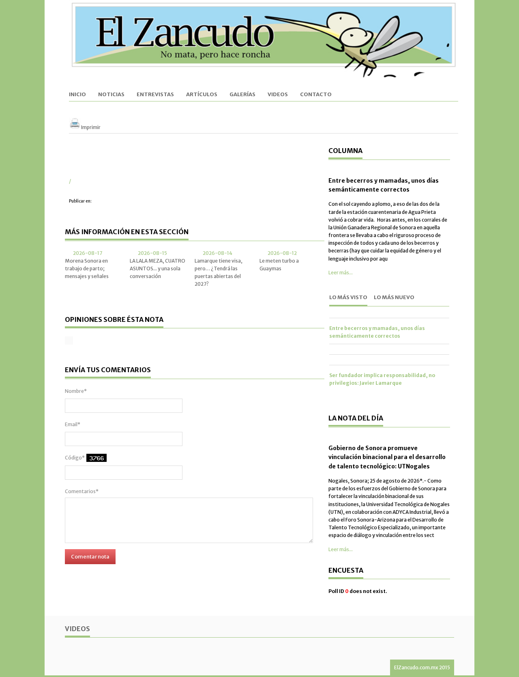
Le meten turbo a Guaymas (279, 265)
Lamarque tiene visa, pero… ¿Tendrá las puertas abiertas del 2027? (218, 272)
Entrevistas (155, 95)
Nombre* (76, 391)
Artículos (201, 95)
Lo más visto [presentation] (348, 297)
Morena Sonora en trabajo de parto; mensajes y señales (87, 268)
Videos (278, 95)
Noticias (111, 95)
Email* (72, 424)
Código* (75, 458)
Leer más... (340, 273)
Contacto (316, 95)
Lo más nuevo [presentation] (394, 297)
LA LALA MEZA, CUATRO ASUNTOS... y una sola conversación (157, 268)
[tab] (348, 298)
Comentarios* (82, 491)
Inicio (77, 95)
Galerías (242, 95)
